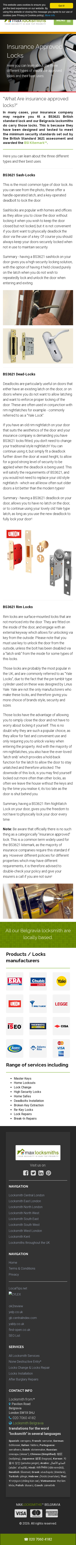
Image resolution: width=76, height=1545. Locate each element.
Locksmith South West (24, 1225)
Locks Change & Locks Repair (29, 1367)
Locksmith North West (24, 1213)
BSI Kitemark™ (35, 143)
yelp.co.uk (16, 1312)
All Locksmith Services (24, 1356)
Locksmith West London (25, 1231)
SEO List (14, 1335)
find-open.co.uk (19, 1330)
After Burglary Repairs (23, 1379)
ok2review (16, 1306)
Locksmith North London (25, 1207)
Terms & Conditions (22, 1268)
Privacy (14, 1274)
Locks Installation (21, 1373)
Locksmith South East (24, 1219)
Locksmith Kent (19, 1236)
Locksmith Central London (26, 1195)
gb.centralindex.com (23, 1318)
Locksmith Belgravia (28, 1423)
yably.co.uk (16, 1324)
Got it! (61, 5)
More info (50, 15)
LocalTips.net (18, 1288)
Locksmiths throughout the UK (29, 1243)
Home (13, 1262)
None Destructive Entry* (25, 1361)
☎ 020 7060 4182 (38, 1539)
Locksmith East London (25, 1201)
